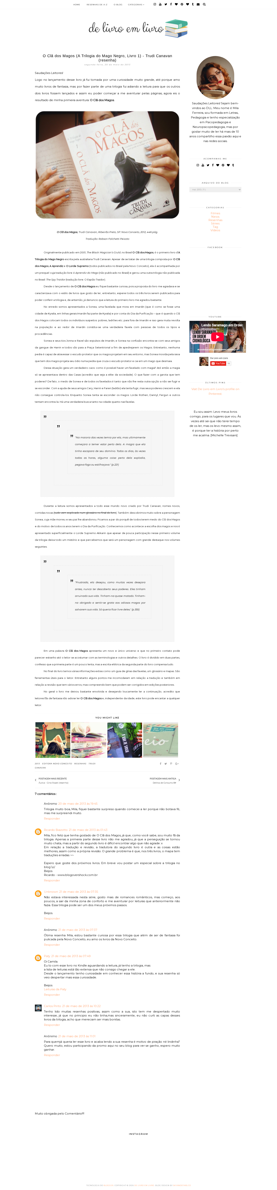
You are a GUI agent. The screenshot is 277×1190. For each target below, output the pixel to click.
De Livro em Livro (144, 1185)
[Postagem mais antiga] (148, 780)
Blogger (108, 1185)
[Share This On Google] (177, 764)
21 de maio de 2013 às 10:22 (81, 1006)
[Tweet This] (166, 764)
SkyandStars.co (182, 1185)
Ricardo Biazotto (56, 830)
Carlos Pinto (52, 1006)
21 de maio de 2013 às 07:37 (77, 930)
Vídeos (215, 230)
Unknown (51, 891)
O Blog (118, 4)
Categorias (135, 4)
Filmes (215, 213)
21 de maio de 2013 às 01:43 (88, 830)
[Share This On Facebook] (160, 764)
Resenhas (80, 763)
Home (76, 4)
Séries (215, 223)
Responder (52, 818)
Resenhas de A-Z (97, 4)
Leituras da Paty (55, 989)
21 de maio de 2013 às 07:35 (78, 891)
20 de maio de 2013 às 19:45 (78, 803)
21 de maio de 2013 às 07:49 (71, 956)
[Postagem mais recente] (70, 780)
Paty (47, 956)
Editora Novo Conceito (57, 763)
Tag (215, 227)
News (215, 216)
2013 (37, 763)
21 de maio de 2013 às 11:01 (77, 1036)
